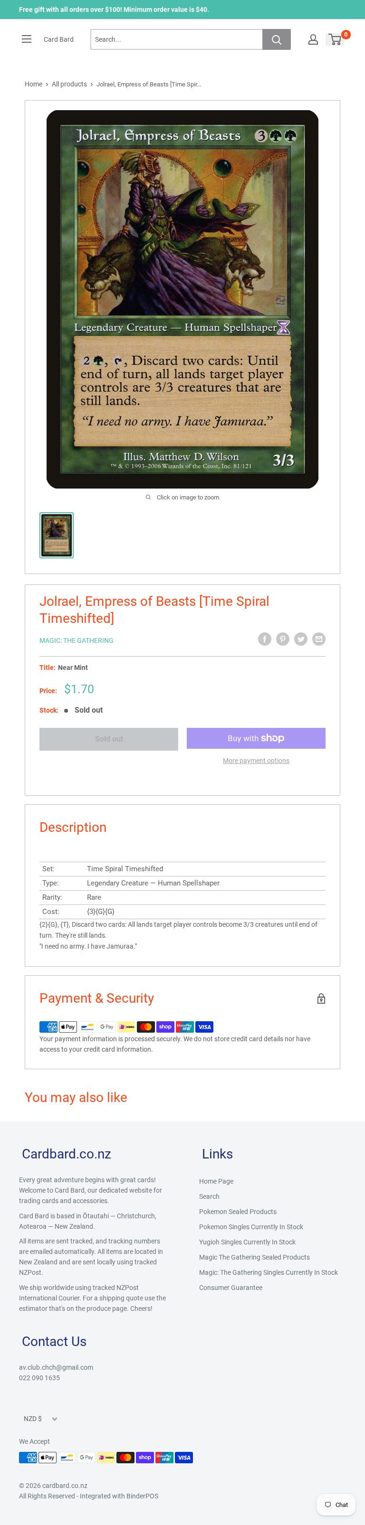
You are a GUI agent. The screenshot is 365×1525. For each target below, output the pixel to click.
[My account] (313, 39)
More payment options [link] (256, 760)
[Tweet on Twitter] (300, 639)
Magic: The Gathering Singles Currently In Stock (268, 1272)
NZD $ (33, 1418)
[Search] (276, 39)
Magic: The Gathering (76, 640)
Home (33, 84)
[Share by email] (319, 639)
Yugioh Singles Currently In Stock (247, 1242)
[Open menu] (26, 39)
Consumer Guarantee (230, 1287)
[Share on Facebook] (264, 639)
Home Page (216, 1181)
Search (209, 1196)
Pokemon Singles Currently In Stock (251, 1227)
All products (69, 84)
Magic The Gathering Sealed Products (254, 1257)
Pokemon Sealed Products (238, 1211)
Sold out (109, 739)
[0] (335, 39)
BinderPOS (142, 1496)
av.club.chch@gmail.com (56, 1367)
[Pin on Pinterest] (282, 639)
